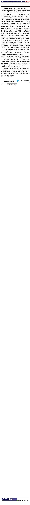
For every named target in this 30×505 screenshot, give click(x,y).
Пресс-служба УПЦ (7, 77)
